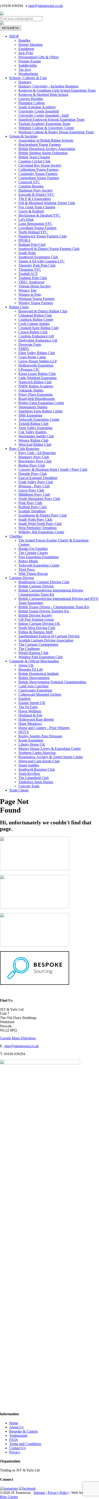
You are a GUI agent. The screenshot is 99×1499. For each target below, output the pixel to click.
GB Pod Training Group (36, 619)
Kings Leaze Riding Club (37, 374)
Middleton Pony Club (34, 494)
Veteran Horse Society (34, 286)
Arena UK (26, 665)
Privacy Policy (58, 1493)
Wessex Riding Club (33, 440)
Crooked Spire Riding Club (38, 328)
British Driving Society (35, 615)
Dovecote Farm (29, 344)
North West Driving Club (36, 628)
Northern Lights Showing (37, 753)
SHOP (14, 36)
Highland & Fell (30, 715)
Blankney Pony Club (33, 457)
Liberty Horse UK (31, 744)
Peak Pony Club (30, 503)
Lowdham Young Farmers (37, 228)
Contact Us (17, 1448)
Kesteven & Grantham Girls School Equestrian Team (57, 90)
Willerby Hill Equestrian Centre (41, 532)
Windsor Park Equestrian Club (40, 657)
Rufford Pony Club (32, 507)
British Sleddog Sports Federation (42, 153)
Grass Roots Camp (32, 357)
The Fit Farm (28, 707)
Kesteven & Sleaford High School (43, 95)
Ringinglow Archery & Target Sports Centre (50, 757)
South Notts (27, 253)
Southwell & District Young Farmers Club (48, 249)
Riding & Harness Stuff (35, 632)
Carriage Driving (21, 578)
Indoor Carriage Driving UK (39, 624)
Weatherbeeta (28, 74)
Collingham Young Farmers (38, 169)
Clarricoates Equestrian (35, 690)
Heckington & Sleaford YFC (39, 215)
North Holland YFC (33, 232)
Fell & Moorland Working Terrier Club (46, 203)
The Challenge (29, 649)
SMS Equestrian (30, 415)
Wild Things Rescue (33, 574)
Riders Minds (28, 561)
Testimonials (18, 1435)
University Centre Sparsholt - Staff (43, 115)
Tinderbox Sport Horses (35, 782)
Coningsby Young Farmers (37, 174)
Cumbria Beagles (31, 186)
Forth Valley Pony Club (35, 482)
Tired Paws (26, 569)
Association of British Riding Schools (45, 140)
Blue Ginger (9, 1497)
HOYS (23, 732)
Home (13, 1423)
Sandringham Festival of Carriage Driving (48, 636)
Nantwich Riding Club (35, 382)
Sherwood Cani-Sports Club (39, 761)
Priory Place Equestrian (35, 394)
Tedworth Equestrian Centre (38, 419)
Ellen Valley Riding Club (36, 353)
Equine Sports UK (31, 703)
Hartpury (25, 82)
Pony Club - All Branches (37, 453)
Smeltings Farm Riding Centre (40, 411)
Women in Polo (29, 294)
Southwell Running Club (36, 769)
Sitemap (39, 1493)
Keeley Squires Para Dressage (40, 736)
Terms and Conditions (25, 1444)
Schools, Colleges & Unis (28, 78)
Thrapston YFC (29, 269)
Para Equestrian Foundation (38, 557)
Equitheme (26, 49)
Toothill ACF (28, 274)
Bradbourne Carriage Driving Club (43, 582)
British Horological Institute (38, 674)
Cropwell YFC (29, 182)
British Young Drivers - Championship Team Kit (53, 607)
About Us (16, 1427)
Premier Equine (29, 61)
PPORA (24, 240)
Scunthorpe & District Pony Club (42, 515)
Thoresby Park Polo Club (36, 265)
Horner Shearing (30, 45)
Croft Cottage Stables (34, 324)
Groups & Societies (23, 136)
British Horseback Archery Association (46, 149)
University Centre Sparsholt (38, 111)
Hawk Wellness (29, 711)
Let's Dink (26, 219)
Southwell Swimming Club (38, 257)
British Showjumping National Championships (52, 682)
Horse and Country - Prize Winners (44, 728)
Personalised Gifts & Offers (38, 57)
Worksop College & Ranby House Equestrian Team (56, 132)
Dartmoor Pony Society (35, 190)
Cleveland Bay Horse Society (39, 165)
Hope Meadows (30, 724)
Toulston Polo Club (32, 278)
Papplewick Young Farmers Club (42, 236)
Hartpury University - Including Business (48, 86)
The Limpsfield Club (33, 778)
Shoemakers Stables (32, 407)
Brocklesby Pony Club (35, 461)
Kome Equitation (30, 740)
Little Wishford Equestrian (37, 378)
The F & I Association (34, 199)
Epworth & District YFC (36, 194)
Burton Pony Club (31, 465)
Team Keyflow (29, 774)
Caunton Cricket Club (34, 161)
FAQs (13, 1440)
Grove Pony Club (31, 490)
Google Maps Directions (18, 1038)
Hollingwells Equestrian (35, 365)
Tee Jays (24, 70)
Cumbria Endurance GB (36, 336)
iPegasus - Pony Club (34, 486)
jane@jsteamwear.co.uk (45, 6)
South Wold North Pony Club (40, 524)
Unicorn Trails (28, 786)
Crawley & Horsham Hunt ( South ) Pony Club (52, 469)
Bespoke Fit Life (30, 669)
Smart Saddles (28, 765)
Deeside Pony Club (32, 474)
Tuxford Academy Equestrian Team (44, 124)
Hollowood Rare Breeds (36, 719)
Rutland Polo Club (32, 244)
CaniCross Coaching (33, 686)
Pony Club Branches (24, 449)
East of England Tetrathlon (37, 478)
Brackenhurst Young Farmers (39, 144)
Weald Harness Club (33, 653)
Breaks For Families (33, 549)
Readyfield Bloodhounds (36, 399)
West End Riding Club (34, 444)
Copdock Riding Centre (35, 319)
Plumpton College (31, 103)
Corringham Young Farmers (38, 178)
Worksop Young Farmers (36, 299)
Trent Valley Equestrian (35, 428)
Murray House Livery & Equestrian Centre (49, 749)
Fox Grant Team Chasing (36, 207)
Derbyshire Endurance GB (37, 340)
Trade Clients (19, 790)
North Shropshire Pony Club (39, 499)
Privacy (14, 1452)
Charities (15, 536)
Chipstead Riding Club (35, 315)
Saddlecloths (27, 65)
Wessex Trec (27, 290)
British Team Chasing (34, 157)
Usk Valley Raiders (32, 432)
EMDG (23, 349)
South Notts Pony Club (35, 519)
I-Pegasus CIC (29, 369)
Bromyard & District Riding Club (42, 311)
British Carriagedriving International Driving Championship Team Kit (50, 592)
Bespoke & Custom (23, 1431)
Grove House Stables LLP (37, 361)
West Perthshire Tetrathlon (37, 528)
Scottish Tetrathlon (32, 511)
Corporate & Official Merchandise (34, 661)
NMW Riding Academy (35, 386)
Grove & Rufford (31, 211)
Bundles (24, 40)
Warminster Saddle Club (36, 436)
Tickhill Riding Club (33, 424)
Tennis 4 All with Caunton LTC (41, 261)
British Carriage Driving (36, 586)
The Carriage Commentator (38, 644)
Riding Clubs (19, 307)
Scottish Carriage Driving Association (45, 640)
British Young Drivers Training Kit (43, 611)
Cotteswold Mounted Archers (39, 694)
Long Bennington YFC (35, 224)
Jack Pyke (25, 53)
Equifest (24, 699)
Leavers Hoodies (30, 99)
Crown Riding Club (32, 332)
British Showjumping (34, 678)
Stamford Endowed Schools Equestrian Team (51, 120)
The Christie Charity (33, 553)
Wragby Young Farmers (35, 303)
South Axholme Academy (37, 107)
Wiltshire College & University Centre (46, 128)
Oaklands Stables (31, 390)
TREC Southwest (31, 282)
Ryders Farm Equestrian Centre (41, 403)
